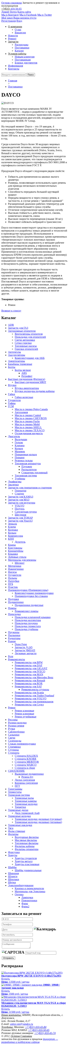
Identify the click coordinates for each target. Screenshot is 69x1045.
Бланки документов (26, 62)
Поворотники (29, 900)
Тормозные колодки (26, 804)
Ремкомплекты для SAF (28, 686)
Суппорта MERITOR (27, 761)
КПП (11, 538)
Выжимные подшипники (29, 773)
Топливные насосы (26, 346)
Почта (13, 11)
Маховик (20, 451)
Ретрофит (26, 376)
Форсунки (14, 852)
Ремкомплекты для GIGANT (31, 668)
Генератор (20, 490)
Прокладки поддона (26, 623)
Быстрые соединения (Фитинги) (26, 379)
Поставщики (22, 47)
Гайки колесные (24, 397)
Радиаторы (14, 638)
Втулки (12, 385)
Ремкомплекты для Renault (30, 680)
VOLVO (19, 505)
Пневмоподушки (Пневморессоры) (28, 590)
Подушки (13, 599)
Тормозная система (19, 795)
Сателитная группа (26, 511)
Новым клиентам (24, 56)
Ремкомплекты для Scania (29, 692)
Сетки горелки (23, 343)
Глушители (14, 400)
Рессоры (13, 719)
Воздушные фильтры (27, 837)
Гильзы (19, 442)
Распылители (29, 469)
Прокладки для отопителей (30, 336)
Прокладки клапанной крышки (33, 617)
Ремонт (12, 38)
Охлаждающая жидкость (29, 433)
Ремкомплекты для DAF (28, 665)
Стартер (19, 493)
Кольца (19, 448)
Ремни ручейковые (25, 716)
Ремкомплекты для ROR (29, 683)
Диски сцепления (25, 779)
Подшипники (16, 602)
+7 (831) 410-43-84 (35, 1027)
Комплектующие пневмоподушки (34, 593)
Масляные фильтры (26, 840)
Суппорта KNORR (25, 758)
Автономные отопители (22, 330)
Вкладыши (21, 439)
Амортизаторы (16, 361)
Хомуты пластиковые (27, 864)
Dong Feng (21, 644)
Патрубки (13, 581)
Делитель (20, 541)
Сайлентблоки (16, 731)
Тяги (10, 828)
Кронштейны (15, 550)
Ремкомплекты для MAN (29, 674)
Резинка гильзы (24, 460)
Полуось (19, 508)
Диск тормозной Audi (27, 813)
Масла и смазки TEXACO (30, 430)
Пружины (13, 632)
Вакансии (20, 32)
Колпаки (13, 529)
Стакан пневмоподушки (22, 743)
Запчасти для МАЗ (18, 499)
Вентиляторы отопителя (29, 333)
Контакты (13, 68)
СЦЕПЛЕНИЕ (16, 770)
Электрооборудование (20, 885)
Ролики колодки (17, 722)
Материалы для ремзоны (22, 559)
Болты (11, 367)
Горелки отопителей (26, 349)
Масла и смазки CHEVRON (31, 418)
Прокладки (14, 614)
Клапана (19, 445)
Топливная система (26, 475)
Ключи (12, 526)
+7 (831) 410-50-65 (38, 1030)
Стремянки (14, 746)
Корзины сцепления (26, 782)
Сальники (13, 734)
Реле (10, 656)
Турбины (20, 478)
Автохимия (21, 412)
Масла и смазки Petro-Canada (31, 409)
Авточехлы (14, 352)
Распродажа (21, 44)
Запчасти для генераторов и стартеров (30, 487)
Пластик (13, 587)
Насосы (12, 572)
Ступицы (13, 749)
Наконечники (16, 569)
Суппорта (13, 752)
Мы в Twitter (44, 14)
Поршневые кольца (26, 454)
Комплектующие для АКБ (30, 358)
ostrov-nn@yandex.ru (21, 1024)
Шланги (12, 876)
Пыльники (14, 635)
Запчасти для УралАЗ (20, 520)
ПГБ (10, 584)
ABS (24, 373)
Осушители (14, 575)
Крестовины (15, 547)
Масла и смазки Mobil (27, 424)
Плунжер (26, 466)
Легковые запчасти (26, 653)
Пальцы (12, 578)
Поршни (19, 457)
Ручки (11, 728)
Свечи (11, 737)
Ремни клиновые (24, 710)
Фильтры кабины (24, 846)
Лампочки (27, 897)
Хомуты (12, 855)
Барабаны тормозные (20, 364)
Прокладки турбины (26, 629)
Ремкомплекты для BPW (29, 662)
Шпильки (13, 879)
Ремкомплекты (16, 659)
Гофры (12, 403)
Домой (5, 11)
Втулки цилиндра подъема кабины (35, 391)
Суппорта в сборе (25, 767)
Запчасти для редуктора (21, 502)
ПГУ (17, 786)
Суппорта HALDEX (26, 755)
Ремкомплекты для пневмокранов (34, 701)
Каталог (19, 50)
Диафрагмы (14, 481)
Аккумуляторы (16, 355)
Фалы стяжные (16, 831)
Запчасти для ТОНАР (20, 517)
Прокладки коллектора (28, 620)
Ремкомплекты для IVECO (30, 671)
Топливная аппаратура (28, 463)
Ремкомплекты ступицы (35, 689)
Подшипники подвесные (29, 605)
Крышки (13, 553)
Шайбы (12, 867)
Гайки (11, 394)
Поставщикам (23, 59)
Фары (24, 903)
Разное (12, 641)
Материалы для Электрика (30, 891)
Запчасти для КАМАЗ (20, 496)
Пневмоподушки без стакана (31, 596)
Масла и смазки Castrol (28, 415)
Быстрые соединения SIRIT (30, 382)
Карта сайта (24, 11)
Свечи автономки (25, 340)
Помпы (12, 608)
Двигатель (14, 436)
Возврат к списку (11, 310)
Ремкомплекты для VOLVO (30, 698)
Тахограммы (15, 789)
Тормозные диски (18, 810)
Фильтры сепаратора (26, 849)
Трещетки (20, 807)
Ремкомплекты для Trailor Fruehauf (34, 695)
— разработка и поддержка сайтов (29, 1040)
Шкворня (13, 873)
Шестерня (20, 514)
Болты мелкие (23, 370)
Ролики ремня (16, 725)
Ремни (11, 707)
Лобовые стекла (17, 556)
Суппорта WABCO (26, 764)
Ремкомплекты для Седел (29, 704)
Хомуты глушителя (26, 858)
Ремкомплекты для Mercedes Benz (34, 677)
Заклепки (13, 484)
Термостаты (15, 792)
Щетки (12, 882)
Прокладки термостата (28, 626)
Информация (15, 65)
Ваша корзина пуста (18, 17)
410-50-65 (16, 8)
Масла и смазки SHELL (28, 427)
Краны (12, 544)
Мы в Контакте (10, 14)
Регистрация (8, 20)
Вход (19, 20)
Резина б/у (27, 776)
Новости (13, 35)
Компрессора (15, 535)
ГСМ (11, 406)
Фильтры (13, 834)
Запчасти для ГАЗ (18, 327)
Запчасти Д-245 (23, 647)
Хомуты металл (23, 861)
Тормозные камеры (26, 801)
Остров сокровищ (11, 2)
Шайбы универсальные (28, 870)
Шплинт (19, 563)
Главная (12, 80)
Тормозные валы (24, 798)
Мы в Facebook (28, 14)
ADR (11, 324)
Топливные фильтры (26, 843)
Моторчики (14, 566)
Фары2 (25, 906)
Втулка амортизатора (27, 388)
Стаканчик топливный (34, 472)
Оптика (19, 894)
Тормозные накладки (20, 825)
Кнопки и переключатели (29, 888)
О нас (18, 29)
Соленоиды (14, 740)
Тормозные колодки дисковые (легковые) (38, 822)
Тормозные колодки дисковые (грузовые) (38, 819)
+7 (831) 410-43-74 (45, 1033)
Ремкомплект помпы (26, 611)
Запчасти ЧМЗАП (25, 650)
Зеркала (12, 523)
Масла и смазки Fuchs (27, 421)
